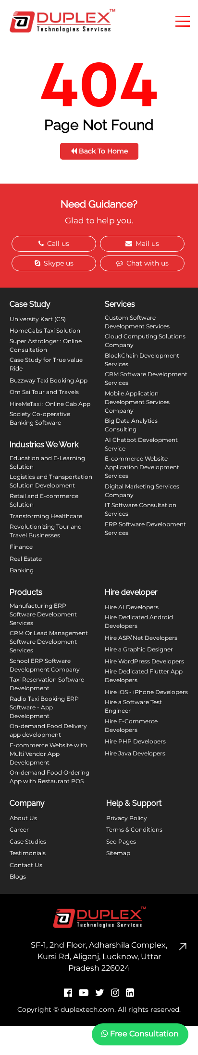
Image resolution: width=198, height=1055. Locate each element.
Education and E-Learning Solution (47, 462)
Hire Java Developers (135, 753)
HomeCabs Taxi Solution (45, 330)
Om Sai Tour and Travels (44, 391)
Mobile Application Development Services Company (137, 402)
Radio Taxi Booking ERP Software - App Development (44, 707)
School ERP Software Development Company (45, 665)
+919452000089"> (34, 1036)
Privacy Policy (126, 818)
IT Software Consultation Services (140, 509)
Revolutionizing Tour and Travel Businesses (46, 531)
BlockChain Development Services (142, 360)
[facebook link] (68, 992)
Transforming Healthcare (46, 516)
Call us (57, 243)
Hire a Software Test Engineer (133, 706)
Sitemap (118, 853)
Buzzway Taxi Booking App (48, 380)
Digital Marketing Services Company (142, 491)
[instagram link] (115, 992)
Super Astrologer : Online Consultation (46, 345)
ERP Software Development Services (145, 528)
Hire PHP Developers (135, 741)
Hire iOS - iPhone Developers (146, 692)
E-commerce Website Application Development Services (142, 467)
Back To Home (102, 151)
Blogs (18, 876)
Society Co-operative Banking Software (40, 418)
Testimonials (28, 853)
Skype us (58, 263)
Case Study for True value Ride (46, 364)
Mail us (146, 243)
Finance (21, 546)
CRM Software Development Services (146, 378)
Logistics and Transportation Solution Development (51, 481)
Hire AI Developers (132, 607)
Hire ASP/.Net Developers (141, 637)
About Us (23, 818)
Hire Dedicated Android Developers (139, 621)
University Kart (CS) (38, 319)
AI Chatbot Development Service (141, 444)
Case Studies (28, 841)
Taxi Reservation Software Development (47, 684)
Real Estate (26, 558)
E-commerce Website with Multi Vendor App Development (48, 754)
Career (19, 829)
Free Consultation (143, 1033)
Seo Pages (121, 841)
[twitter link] (99, 992)
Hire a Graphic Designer (139, 649)
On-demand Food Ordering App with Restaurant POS (49, 777)
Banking (22, 570)
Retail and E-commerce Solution (44, 500)
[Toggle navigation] (183, 20)
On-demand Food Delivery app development (48, 730)
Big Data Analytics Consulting (131, 425)
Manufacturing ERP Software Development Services (43, 614)
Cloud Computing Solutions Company (145, 340)
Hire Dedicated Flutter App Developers (144, 676)
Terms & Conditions (134, 829)
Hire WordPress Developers (144, 661)
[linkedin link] (130, 992)
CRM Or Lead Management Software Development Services (49, 641)
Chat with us (146, 263)
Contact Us (26, 865)
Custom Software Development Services (137, 322)
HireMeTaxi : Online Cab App (50, 403)
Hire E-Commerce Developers (131, 725)
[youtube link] (83, 992)
